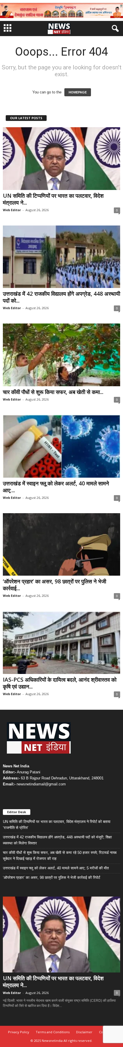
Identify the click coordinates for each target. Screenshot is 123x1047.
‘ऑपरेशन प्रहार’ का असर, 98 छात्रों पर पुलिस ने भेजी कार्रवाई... (54, 585)
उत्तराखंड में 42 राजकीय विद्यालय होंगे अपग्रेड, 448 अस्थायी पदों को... (61, 297)
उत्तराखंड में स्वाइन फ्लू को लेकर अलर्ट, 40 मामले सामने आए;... (56, 487)
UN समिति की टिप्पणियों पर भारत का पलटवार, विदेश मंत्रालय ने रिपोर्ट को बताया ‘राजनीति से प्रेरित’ (56, 824)
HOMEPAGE (78, 92)
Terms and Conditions (53, 1032)
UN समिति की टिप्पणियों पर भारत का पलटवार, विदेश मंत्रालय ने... (53, 199)
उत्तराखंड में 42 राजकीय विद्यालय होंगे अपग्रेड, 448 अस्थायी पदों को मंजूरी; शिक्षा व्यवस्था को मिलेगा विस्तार (57, 840)
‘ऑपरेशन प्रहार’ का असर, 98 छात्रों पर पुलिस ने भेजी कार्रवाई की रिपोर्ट (51, 877)
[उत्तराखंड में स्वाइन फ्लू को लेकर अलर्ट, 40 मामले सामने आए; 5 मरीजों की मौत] (61, 446)
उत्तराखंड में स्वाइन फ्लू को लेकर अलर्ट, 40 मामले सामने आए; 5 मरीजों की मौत (56, 868)
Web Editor (12, 210)
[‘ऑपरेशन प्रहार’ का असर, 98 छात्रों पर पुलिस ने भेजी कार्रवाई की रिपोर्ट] (61, 544)
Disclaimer (84, 1032)
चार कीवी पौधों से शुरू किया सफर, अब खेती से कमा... (53, 392)
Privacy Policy (18, 1032)
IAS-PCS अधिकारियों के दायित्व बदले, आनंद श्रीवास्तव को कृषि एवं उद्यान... (59, 683)
